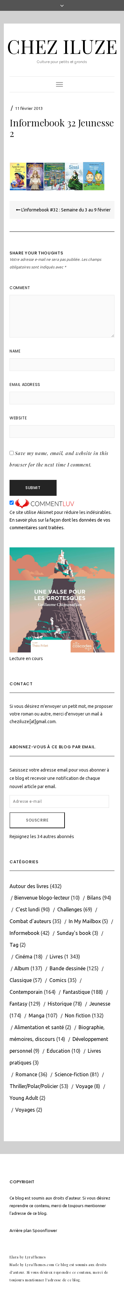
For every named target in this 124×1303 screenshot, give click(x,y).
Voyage (84, 1086)
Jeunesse (99, 1004)
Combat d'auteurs (30, 921)
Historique (60, 1004)
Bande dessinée (68, 968)
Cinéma (23, 956)
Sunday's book (74, 933)
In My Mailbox (85, 921)
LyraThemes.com (39, 1264)
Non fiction (78, 1015)
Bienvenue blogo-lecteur (42, 898)
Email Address (25, 384)
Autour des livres (29, 886)
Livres (56, 956)
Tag (14, 945)
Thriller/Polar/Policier (34, 1086)
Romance (26, 1074)
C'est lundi (28, 909)
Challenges (69, 909)
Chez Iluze (62, 46)
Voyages (25, 1110)
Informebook (24, 933)
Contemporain (26, 992)
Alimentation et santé (39, 1027)
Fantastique (76, 992)
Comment (20, 287)
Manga (37, 1015)
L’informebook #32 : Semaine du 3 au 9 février (65, 209)
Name (15, 351)
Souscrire (37, 820)
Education (58, 1051)
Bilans (94, 898)
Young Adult (24, 1098)
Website (18, 418)
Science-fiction (72, 1074)
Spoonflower (44, 1230)
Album (21, 968)
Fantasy (18, 1004)
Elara (14, 1257)
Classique (21, 980)
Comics (57, 980)
